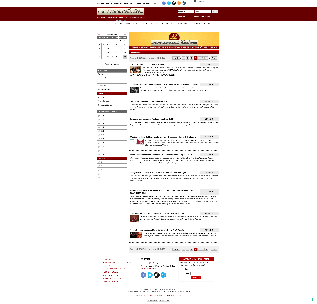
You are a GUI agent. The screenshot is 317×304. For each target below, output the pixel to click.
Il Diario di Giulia (103, 78)
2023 (102, 127)
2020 (102, 139)
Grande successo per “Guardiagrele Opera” (149, 101)
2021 (102, 135)
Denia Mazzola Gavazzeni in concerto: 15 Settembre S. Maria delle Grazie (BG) (164, 84)
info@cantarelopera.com (155, 263)
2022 (102, 131)
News (101, 93)
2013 (102, 166)
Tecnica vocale (103, 74)
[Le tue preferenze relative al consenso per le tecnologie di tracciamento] (312, 299)
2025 (102, 119)
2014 (102, 162)
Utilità (197, 23)
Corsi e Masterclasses (145, 4)
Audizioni (118, 4)
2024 (102, 123)
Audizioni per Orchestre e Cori (118, 262)
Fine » (214, 58)
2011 (102, 173)
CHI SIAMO (107, 23)
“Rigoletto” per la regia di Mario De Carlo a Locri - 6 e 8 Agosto (157, 230)
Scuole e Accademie (112, 278)
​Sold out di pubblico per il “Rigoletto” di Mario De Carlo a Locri (157, 213)
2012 (102, 170)
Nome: (187, 269)
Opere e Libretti (104, 4)
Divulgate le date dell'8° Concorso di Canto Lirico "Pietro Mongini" (158, 172)
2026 (102, 115)
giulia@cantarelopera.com (150, 268)
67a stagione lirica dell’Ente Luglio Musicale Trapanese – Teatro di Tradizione (163, 137)
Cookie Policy (164, 300)
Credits (179, 295)
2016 (102, 154)
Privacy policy (159, 295)
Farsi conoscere (150, 23)
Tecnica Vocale (110, 272)
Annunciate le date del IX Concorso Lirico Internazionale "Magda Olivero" (161, 155)
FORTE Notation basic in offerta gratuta (147, 64)
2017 (102, 150)
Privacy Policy (152, 300)
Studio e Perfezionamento (127, 23)
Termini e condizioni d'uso (143, 295)
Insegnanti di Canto (112, 275)
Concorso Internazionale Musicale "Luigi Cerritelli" (152, 119)
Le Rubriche (166, 23)
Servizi (206, 23)
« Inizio (176, 58)
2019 (102, 143)
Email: (187, 273)
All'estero (101, 97)
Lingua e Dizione (183, 23)
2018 (102, 147)
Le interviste (102, 86)
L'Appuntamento (103, 101)
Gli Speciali (102, 82)
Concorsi (128, 4)
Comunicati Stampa (105, 105)
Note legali (171, 295)
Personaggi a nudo (104, 90)
